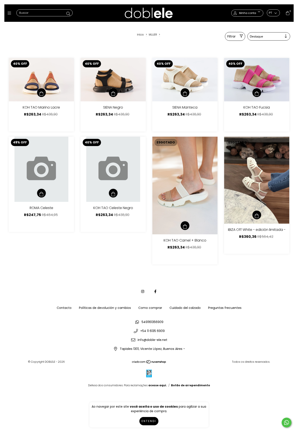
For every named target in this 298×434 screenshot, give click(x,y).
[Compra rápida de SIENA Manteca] (185, 92)
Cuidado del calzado (185, 308)
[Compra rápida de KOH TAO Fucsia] (256, 92)
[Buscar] (68, 14)
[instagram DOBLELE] (143, 291)
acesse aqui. (157, 385)
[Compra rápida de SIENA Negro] (113, 92)
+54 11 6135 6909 (152, 331)
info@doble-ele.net (152, 340)
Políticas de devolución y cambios (105, 308)
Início (140, 34)
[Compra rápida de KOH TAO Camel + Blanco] (185, 225)
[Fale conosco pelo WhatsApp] (286, 422)
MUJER (153, 34)
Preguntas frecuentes (224, 308)
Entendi (149, 421)
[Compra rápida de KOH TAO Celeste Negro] (113, 193)
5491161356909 (152, 322)
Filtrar (231, 36)
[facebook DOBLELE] (155, 291)
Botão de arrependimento (190, 385)
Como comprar (150, 308)
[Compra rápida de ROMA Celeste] (41, 193)
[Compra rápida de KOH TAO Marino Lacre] (41, 92)
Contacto (64, 308)
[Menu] (10, 13)
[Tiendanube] (149, 363)
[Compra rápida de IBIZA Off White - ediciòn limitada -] (256, 215)
